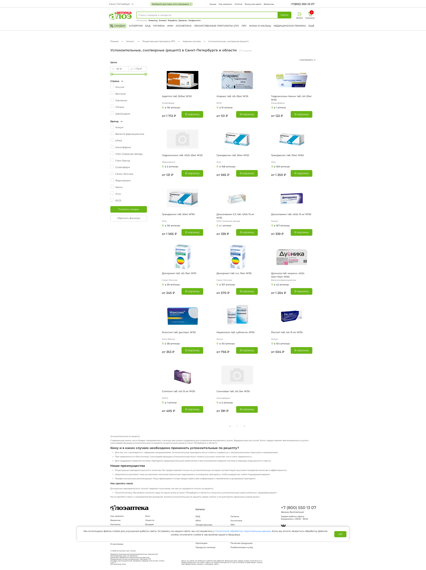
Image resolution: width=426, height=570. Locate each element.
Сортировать (306, 60)
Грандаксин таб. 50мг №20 (232, 155)
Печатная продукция (241, 543)
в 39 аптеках (172, 284)
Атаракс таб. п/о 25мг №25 (232, 96)
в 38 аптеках (172, 343)
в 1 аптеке (280, 107)
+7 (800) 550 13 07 (298, 507)
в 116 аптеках (172, 107)
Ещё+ (312, 25)
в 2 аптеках (171, 166)
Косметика (184, 25)
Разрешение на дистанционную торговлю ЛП (130, 559)
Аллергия (136, 25)
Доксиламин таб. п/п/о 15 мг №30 (291, 214)
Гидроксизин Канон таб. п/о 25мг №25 (291, 98)
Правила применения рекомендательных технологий (134, 554)
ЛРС (244, 25)
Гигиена (159, 25)
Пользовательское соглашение (123, 556)
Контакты (115, 524)
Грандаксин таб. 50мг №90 (178, 214)
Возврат (149, 524)
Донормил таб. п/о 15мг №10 (179, 273)
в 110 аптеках (227, 343)
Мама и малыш (260, 25)
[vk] (283, 526)
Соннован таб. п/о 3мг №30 (233, 391)
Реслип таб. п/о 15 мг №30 (287, 332)
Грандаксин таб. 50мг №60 (287, 155)
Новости (149, 520)
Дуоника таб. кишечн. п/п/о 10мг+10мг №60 (287, 275)
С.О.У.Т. (113, 562)
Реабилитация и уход (241, 547)
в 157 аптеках (227, 284)
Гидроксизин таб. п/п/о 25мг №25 (182, 155)
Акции (213, 4)
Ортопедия (201, 543)
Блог (147, 516)
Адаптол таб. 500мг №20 (177, 96)
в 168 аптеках (227, 166)
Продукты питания (205, 547)
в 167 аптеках (282, 225)
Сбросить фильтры (128, 218)
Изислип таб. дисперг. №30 (179, 332)
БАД (147, 25)
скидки (117, 25)
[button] (128, 81)
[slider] (111, 74)
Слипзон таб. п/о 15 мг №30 (178, 391)
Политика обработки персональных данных (129, 557)
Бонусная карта (253, 4)
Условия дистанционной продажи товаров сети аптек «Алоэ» (137, 561)
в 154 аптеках (282, 343)
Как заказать (225, 4)
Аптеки (238, 4)
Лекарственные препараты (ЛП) (216, 25)
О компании (116, 544)
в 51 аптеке (226, 107)
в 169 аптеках (282, 166)
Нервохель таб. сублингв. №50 (235, 332)
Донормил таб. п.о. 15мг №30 (234, 273)
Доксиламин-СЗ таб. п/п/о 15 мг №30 (235, 216)
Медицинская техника (290, 25)
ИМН (170, 25)
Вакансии (269, 4)
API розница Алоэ (118, 564)
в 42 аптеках (281, 284)
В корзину (192, 114)
